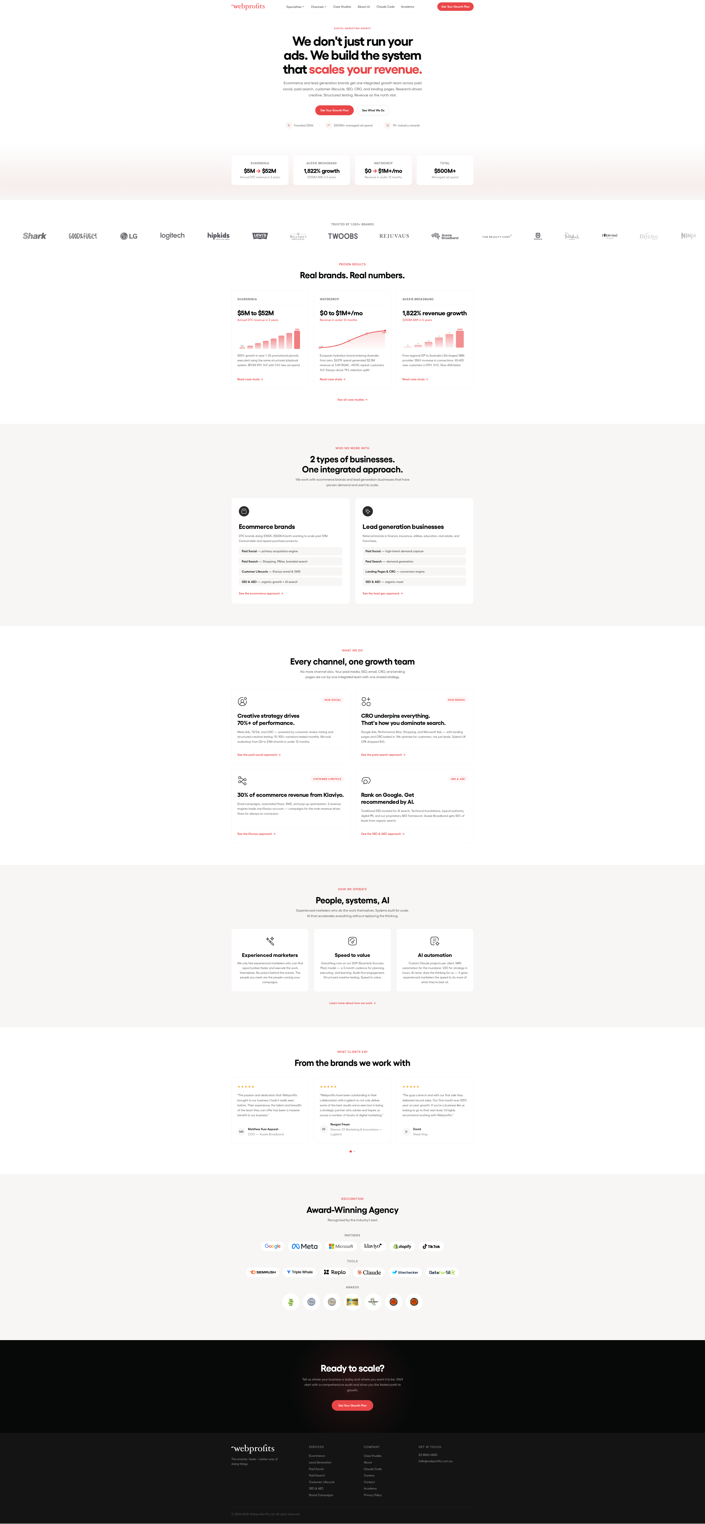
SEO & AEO (316, 1488)
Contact (369, 1482)
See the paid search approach (381, 754)
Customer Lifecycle (322, 1482)
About (368, 1462)
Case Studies (342, 6)
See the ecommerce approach (259, 593)
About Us (364, 6)
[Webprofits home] (248, 6)
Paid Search (317, 1475)
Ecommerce (317, 1456)
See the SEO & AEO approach (381, 833)
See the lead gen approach (381, 593)
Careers (369, 1475)
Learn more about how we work (350, 1003)
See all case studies (350, 399)
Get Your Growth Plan (455, 6)
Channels (317, 6)
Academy (407, 6)
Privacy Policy (373, 1495)
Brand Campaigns (321, 1495)
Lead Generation (320, 1462)
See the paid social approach (257, 754)
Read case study (248, 379)
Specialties (293, 6)
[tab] (351, 1152)
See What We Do (373, 110)
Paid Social (316, 1469)
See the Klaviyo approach (254, 833)
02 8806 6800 (428, 1455)
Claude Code (386, 6)
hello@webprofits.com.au (436, 1461)
